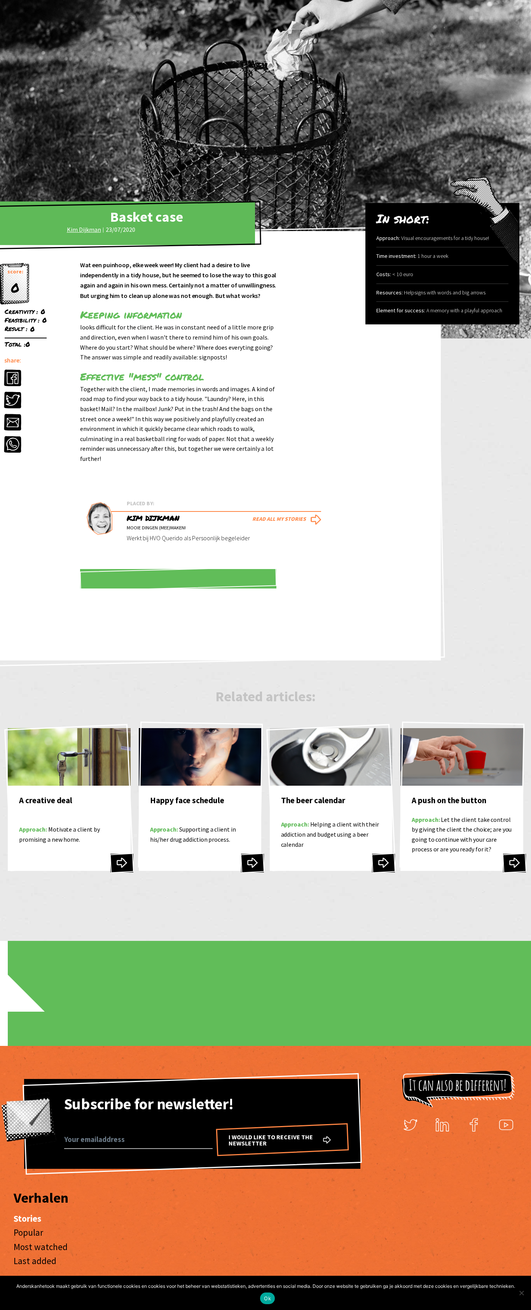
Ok (267, 1298)
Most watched (41, 1246)
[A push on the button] (514, 863)
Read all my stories (279, 518)
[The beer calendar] (383, 863)
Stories (27, 1218)
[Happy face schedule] (252, 863)
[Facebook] (474, 1125)
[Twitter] (410, 1125)
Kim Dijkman (84, 229)
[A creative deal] (121, 863)
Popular (28, 1232)
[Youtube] (506, 1125)
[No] (521, 1293)
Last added (35, 1260)
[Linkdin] (442, 1125)
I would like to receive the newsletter (271, 1140)
